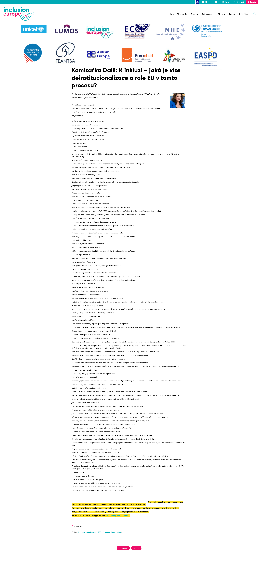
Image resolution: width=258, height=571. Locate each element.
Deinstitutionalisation (87, 532)
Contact (240, 2)
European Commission (112, 532)
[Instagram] (210, 2)
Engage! (232, 14)
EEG (99, 532)
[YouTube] (216, 2)
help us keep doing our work (118, 515)
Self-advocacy (208, 14)
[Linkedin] (213, 2)
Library (227, 2)
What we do (182, 14)
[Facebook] (203, 2)
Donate (253, 2)
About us (222, 14)
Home (172, 14)
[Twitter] (206, 2)
